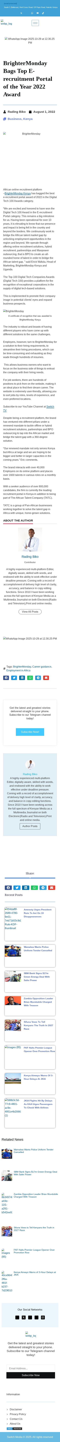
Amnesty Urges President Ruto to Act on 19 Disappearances (38, 913)
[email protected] (10, 3)
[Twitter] (22, 13)
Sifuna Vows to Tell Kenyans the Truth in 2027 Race (38, 1025)
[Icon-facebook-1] (17, 1317)
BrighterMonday (22, 666)
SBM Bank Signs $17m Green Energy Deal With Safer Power (37, 977)
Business (15, 119)
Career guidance (41, 666)
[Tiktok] (44, 13)
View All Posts (30, 611)
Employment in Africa (18, 670)
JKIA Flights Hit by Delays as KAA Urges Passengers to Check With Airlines (38, 1104)
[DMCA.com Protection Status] (14, 1428)
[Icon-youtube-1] (30, 1317)
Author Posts (30, 826)
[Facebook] (17, 13)
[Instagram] (28, 13)
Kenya (28, 119)
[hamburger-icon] (35, 23)
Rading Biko (30, 556)
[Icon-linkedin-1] (36, 1317)
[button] (6, 678)
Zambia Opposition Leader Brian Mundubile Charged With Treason (38, 1002)
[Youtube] (39, 13)
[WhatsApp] (33, 13)
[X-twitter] (24, 1317)
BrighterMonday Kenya (18, 193)
